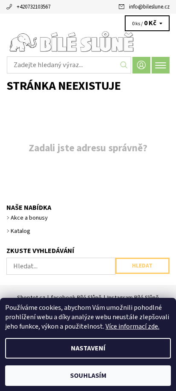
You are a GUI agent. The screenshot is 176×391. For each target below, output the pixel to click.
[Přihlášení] (141, 65)
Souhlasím (88, 375)
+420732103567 (33, 7)
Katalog (20, 231)
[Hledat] (124, 64)
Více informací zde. (132, 326)
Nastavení (88, 348)
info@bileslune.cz (149, 7)
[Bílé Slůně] (88, 42)
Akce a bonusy (29, 218)
